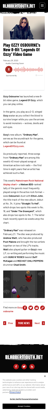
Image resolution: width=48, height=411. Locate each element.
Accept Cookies (24, 406)
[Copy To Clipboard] (42, 308)
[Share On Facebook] (25, 308)
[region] (24, 392)
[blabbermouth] (19, 7)
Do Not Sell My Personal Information (24, 399)
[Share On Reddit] (36, 308)
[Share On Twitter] (30, 308)
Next (37, 323)
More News (24, 323)
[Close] (45, 376)
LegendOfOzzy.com (13, 146)
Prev (10, 323)
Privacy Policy (15, 392)
